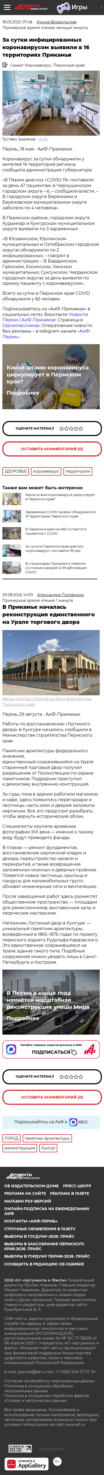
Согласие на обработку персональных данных (49, 1381)
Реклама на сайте (25, 1193)
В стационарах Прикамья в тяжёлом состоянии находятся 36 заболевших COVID (56, 568)
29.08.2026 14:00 (17, 594)
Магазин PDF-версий (27, 1201)
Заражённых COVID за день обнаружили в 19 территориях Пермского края (60, 514)
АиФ (43, 139)
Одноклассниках (20, 325)
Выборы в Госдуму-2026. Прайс (39, 1236)
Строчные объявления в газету (39, 1228)
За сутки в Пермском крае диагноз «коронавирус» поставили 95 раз (54, 548)
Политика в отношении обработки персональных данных (38, 1388)
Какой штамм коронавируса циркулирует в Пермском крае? (48, 374)
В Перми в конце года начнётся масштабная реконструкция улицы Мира (48, 1000)
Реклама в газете (69, 1193)
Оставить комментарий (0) (52, 449)
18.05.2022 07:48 (17, 22)
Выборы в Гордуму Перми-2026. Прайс (47, 1256)
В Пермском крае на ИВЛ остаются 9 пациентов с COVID (55, 531)
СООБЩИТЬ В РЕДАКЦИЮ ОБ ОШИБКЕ (44, 1264)
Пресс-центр (77, 1185)
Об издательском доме (31, 1185)
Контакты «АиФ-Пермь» (31, 1221)
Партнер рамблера (50, 1449)
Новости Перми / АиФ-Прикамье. (45, 317)
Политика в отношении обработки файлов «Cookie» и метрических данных (46, 1398)
